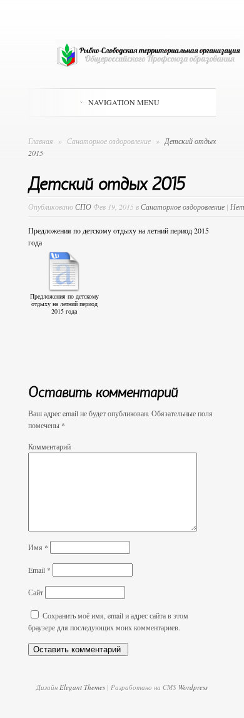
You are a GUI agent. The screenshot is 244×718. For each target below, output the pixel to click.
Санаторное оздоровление (110, 141)
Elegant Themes (82, 687)
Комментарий (49, 446)
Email (39, 570)
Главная (40, 141)
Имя (38, 547)
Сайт (35, 592)
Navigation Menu (124, 102)
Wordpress (193, 687)
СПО (83, 207)
